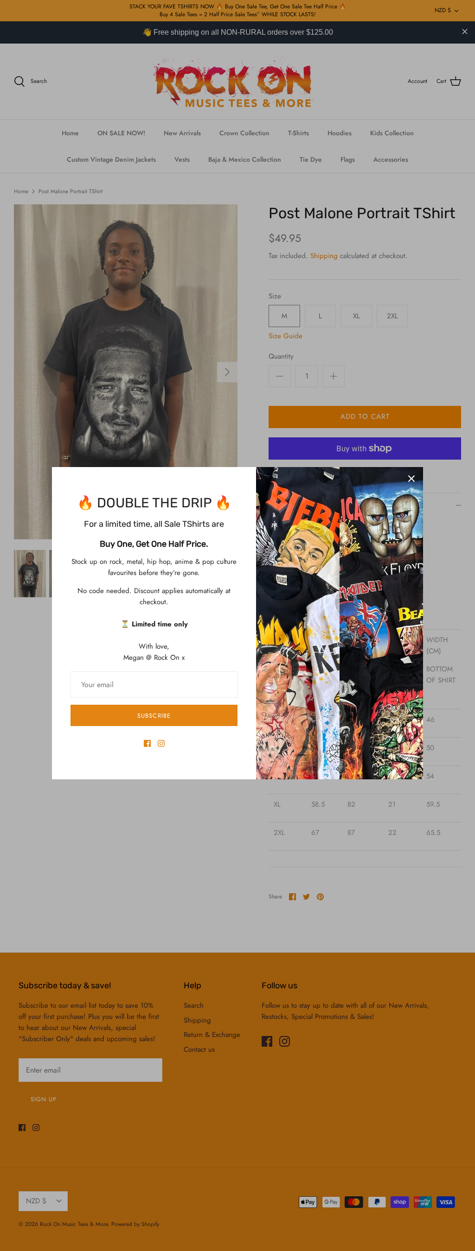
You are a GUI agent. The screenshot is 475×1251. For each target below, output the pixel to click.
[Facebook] (147, 743)
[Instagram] (161, 743)
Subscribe (153, 715)
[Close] (411, 478)
